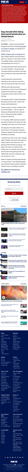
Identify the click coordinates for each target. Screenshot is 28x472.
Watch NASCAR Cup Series (17, 440)
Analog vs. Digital (16, 373)
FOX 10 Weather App (5, 426)
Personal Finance (4, 363)
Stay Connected (17, 414)
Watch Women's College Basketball (17, 447)
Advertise (15, 396)
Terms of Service (15, 200)
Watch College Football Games (18, 435)
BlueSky (2, 441)
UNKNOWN (15, 388)
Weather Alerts (16, 342)
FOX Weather (16, 349)
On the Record (16, 385)
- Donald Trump (16, 368)
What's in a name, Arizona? (17, 391)
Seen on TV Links (4, 349)
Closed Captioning (17, 398)
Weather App (15, 344)
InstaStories (9, 39)
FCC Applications (16, 403)
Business (3, 359)
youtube (13, 457)
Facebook (3, 436)
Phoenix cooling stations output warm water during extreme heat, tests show (16, 267)
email (20, 457)
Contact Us (15, 400)
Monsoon (15, 336)
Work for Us (15, 411)
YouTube (3, 432)
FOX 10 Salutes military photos (18, 421)
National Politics (16, 366)
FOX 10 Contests (16, 416)
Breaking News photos (18, 423)
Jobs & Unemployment (6, 362)
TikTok (2, 433)
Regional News (5, 395)
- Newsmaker (16, 365)
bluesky (18, 457)
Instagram (3, 435)
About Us (15, 395)
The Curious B (16, 378)
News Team (15, 406)
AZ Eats (14, 374)
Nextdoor (3, 442)
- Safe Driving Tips (5, 353)
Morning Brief (4, 344)
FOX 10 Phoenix (4, 39)
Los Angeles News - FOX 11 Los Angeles (5, 397)
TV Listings (15, 407)
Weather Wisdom (16, 347)
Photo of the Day (16, 425)
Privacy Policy (15, 199)
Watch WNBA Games (17, 449)
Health (2, 339)
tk (15, 457)
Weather (15, 333)
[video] (14, 292)
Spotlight (3, 390)
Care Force (3, 374)
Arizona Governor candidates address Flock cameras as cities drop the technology (18, 228)
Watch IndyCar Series (17, 442)
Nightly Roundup (4, 346)
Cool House (3, 379)
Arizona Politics (16, 363)
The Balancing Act (17, 376)
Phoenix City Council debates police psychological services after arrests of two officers (10, 311)
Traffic (2, 352)
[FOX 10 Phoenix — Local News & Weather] (5, 2)
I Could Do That (16, 384)
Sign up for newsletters (18, 419)
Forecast (15, 335)
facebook (5, 457)
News (2, 333)
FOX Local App (4, 424)
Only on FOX (4, 371)
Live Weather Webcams (4, 420)
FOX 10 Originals (17, 371)
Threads (2, 439)
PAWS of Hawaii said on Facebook (12, 54)
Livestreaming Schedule (4, 422)
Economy (3, 360)
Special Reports (4, 388)
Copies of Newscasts (17, 401)
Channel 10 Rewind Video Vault (5, 377)
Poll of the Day (4, 347)
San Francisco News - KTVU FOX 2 (5, 400)
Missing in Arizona (5, 385)
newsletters (23, 457)
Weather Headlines (17, 338)
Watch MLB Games (17, 437)
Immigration (3, 341)
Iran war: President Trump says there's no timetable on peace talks (9, 305)
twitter (8, 457)
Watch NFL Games (17, 433)
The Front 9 (15, 381)
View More (23, 206)
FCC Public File (16, 404)
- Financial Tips (4, 365)
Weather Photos (16, 346)
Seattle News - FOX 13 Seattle (6, 403)
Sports (2, 350)
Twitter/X (3, 438)
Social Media (4, 430)
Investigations (4, 382)
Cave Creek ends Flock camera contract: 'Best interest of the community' (17, 240)
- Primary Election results (16, 361)
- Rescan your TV (16, 409)
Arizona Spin (3, 373)
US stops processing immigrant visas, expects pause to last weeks (16, 246)
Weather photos (16, 426)
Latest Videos (5, 284)
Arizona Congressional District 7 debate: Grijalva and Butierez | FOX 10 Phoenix (9, 322)
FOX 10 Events (16, 417)
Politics (15, 357)
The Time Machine (17, 387)
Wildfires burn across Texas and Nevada (11, 301)
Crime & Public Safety (5, 338)
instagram (10, 457)
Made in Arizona (4, 383)
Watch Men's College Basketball (17, 444)
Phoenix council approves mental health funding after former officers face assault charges (17, 234)
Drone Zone (3, 380)
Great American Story (17, 382)
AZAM (2, 336)
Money (3, 357)
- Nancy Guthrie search (6, 387)
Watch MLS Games (17, 450)
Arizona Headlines (5, 335)
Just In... (3, 206)
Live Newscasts (4, 417)
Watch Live (22, 2)
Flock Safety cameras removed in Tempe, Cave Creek (9, 316)
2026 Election (16, 359)
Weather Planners (16, 341)
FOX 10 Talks (15, 379)
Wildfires (15, 339)
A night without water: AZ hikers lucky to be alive (13, 224)
